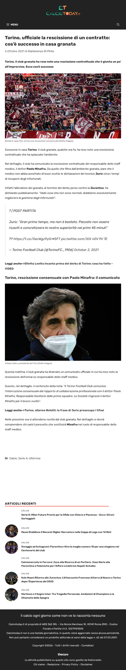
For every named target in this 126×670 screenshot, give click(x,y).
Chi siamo (39, 664)
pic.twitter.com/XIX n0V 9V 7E (84, 239)
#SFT (56, 239)
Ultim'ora (34, 458)
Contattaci (88, 645)
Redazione (53, 664)
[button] (118, 25)
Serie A (23, 458)
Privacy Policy (70, 664)
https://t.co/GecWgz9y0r (32, 239)
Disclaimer (87, 664)
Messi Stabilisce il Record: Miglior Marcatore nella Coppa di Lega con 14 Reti (66, 532)
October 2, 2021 (86, 250)
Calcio (13, 458)
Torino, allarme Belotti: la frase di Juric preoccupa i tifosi (64, 410)
